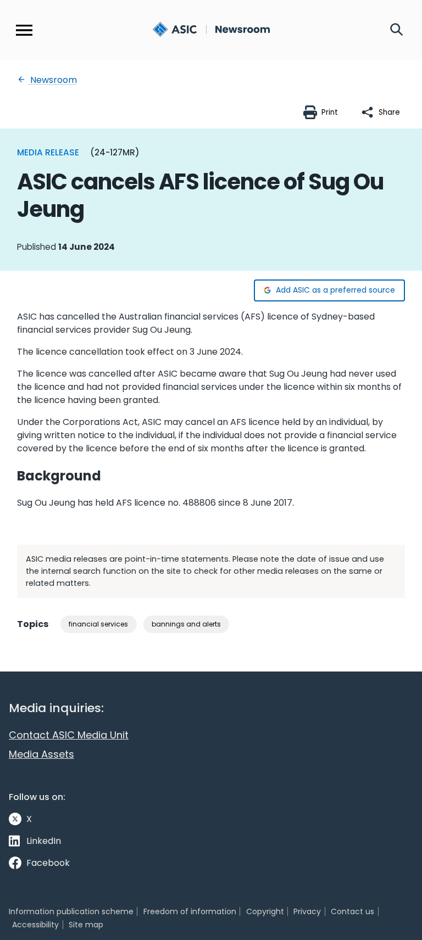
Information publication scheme (71, 911)
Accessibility (35, 924)
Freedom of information (189, 911)
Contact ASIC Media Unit (69, 735)
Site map (86, 924)
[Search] (396, 30)
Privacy (307, 911)
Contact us (352, 911)
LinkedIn (43, 841)
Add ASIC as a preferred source (335, 289)
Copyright (265, 911)
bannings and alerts (186, 624)
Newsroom (52, 80)
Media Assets (41, 754)
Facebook (48, 863)
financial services (98, 624)
